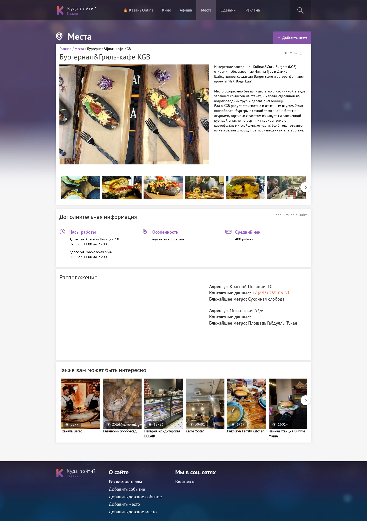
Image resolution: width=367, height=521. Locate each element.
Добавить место (295, 37)
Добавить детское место (133, 512)
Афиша (186, 9)
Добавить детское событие (135, 497)
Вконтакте (185, 482)
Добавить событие (127, 489)
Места (206, 9)
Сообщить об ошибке (291, 215)
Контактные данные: (230, 293)
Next (302, 184)
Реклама (252, 9)
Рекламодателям (125, 482)
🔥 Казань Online (138, 9)
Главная (65, 48)
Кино (166, 9)
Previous (59, 184)
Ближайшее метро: (228, 299)
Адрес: (215, 286)
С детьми (228, 9)
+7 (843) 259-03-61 (271, 293)
